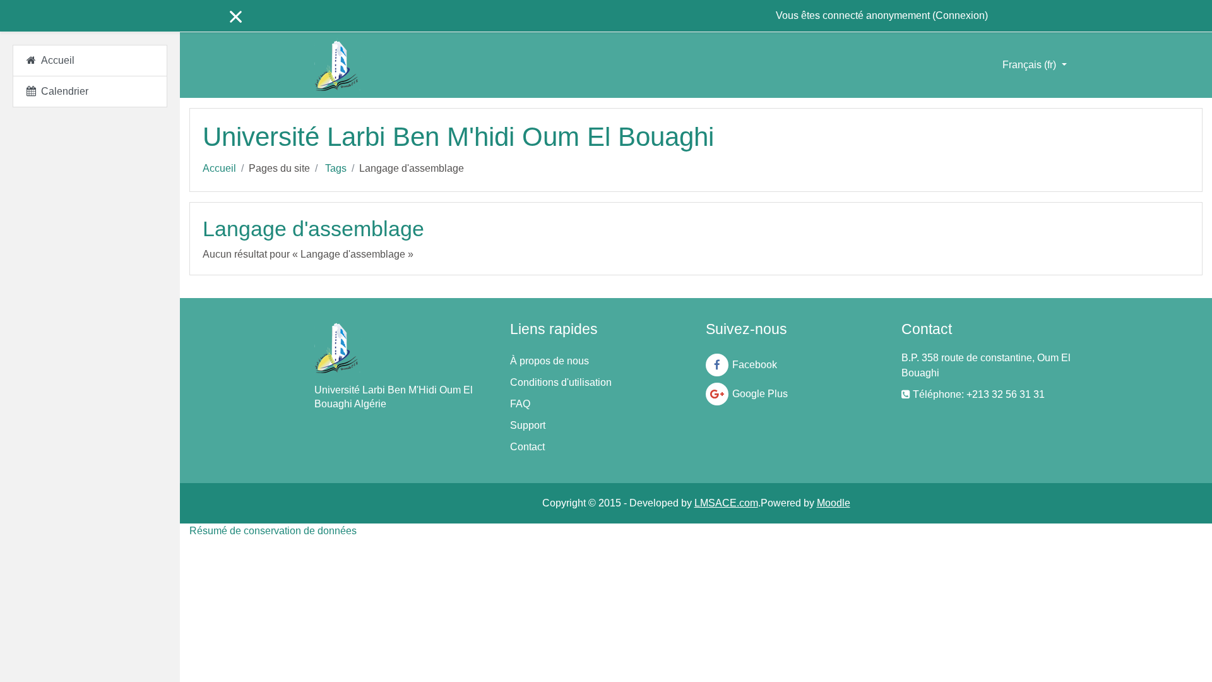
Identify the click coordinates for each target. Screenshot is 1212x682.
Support (527, 425)
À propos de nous (549, 361)
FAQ (520, 403)
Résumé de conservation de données (273, 530)
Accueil (219, 168)
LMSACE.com (726, 503)
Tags (336, 168)
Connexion (960, 15)
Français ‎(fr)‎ (1030, 64)
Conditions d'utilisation (561, 382)
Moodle (833, 503)
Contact (527, 446)
